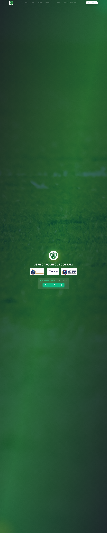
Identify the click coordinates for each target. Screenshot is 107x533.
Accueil (26, 2)
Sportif (40, 2)
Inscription (58, 2)
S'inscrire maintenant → (53, 285)
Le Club (32, 2)
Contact (65, 2)
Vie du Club (48, 2)
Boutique (73, 2)
